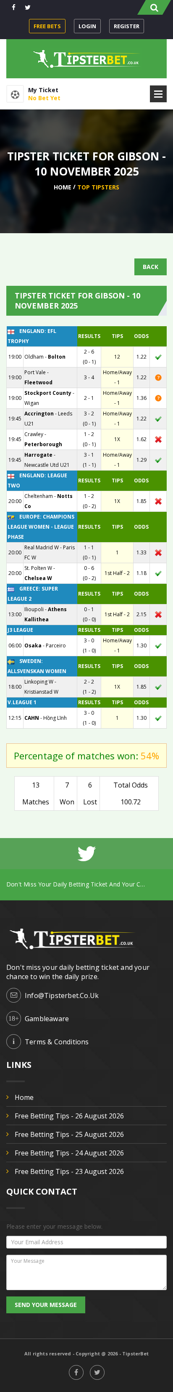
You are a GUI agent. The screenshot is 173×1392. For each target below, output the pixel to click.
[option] (86, 884)
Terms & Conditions (57, 1041)
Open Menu (158, 93)
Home (62, 187)
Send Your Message (46, 1305)
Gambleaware (47, 1018)
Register (126, 26)
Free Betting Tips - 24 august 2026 (69, 1153)
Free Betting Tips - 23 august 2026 (69, 1171)
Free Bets (47, 26)
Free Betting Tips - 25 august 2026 (69, 1134)
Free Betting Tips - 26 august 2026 (69, 1116)
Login (87, 26)
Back (150, 267)
